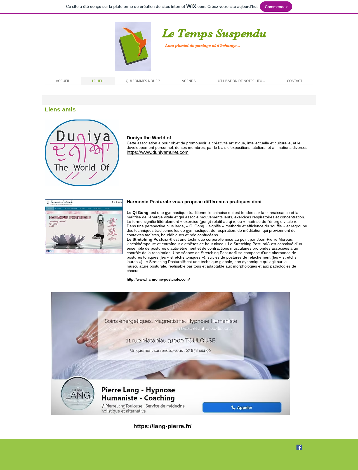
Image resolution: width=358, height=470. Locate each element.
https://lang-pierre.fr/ (162, 426)
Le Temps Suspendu (211, 33)
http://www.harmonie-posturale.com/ (158, 279)
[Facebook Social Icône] (299, 447)
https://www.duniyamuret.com (158, 152)
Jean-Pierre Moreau (274, 239)
